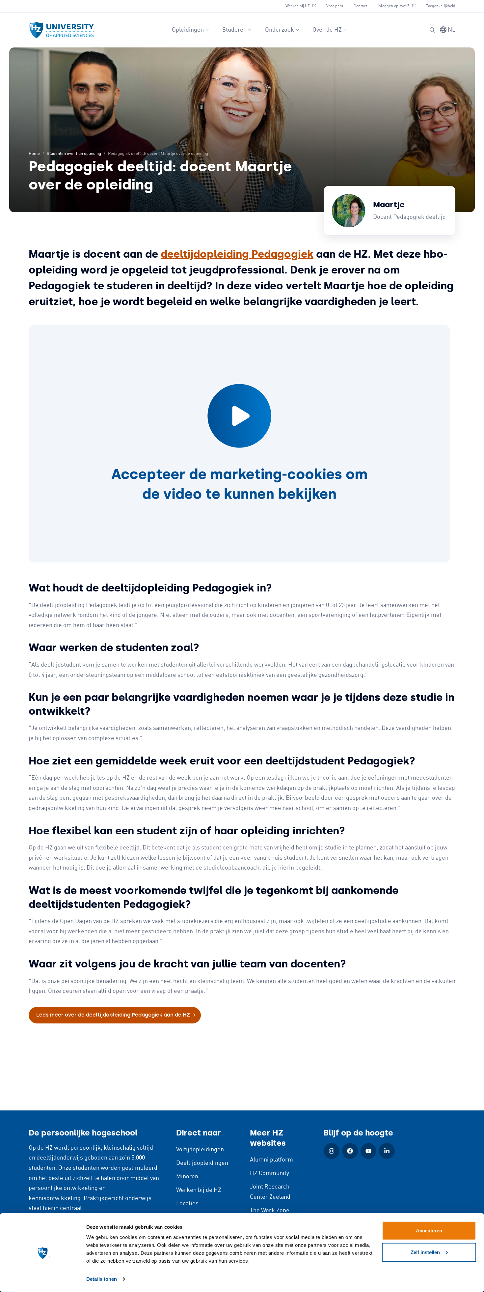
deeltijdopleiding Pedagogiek (237, 254)
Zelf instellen (425, 1252)
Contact (360, 6)
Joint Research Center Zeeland (270, 1192)
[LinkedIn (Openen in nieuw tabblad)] (387, 1151)
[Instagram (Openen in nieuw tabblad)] (331, 1151)
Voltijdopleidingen (200, 1150)
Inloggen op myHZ (399, 6)
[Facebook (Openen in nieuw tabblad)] (350, 1151)
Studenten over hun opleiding (74, 154)
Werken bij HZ (303, 6)
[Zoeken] (432, 30)
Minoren (187, 1177)
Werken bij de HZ (198, 1190)
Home (34, 154)
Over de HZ (327, 30)
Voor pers (334, 6)
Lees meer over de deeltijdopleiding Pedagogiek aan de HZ (113, 1015)
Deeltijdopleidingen (202, 1163)
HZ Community (269, 1173)
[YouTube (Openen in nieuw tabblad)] (368, 1151)
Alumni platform (271, 1160)
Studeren (234, 30)
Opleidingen (188, 30)
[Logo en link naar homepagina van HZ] (61, 30)
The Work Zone (269, 1211)
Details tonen (101, 1279)
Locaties (187, 1204)
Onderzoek (279, 30)
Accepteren (429, 1230)
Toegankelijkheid (440, 6)
